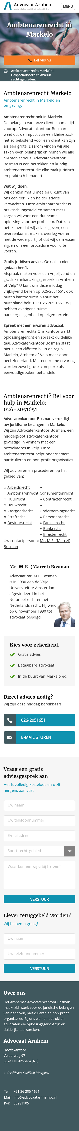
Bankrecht (52, 529)
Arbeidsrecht (18, 488)
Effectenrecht (55, 535)
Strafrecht (16, 517)
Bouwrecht (16, 505)
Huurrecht (16, 499)
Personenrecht (56, 517)
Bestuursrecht (19, 523)
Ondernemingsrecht (57, 511)
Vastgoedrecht (20, 511)
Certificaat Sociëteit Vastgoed (28, 1073)
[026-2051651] (39, 60)
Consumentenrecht (56, 494)
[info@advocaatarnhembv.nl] (39, 737)
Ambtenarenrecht (22, 494)
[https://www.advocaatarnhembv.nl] (28, 6)
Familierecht (54, 523)
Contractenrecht (57, 499)
